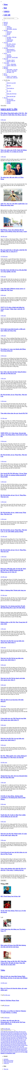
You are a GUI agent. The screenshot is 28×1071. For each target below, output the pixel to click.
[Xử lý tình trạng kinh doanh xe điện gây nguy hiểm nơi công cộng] (14, 326)
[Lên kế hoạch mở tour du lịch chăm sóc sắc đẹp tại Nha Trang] (14, 849)
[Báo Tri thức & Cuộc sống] (14, 516)
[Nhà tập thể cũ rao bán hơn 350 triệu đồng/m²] (14, 697)
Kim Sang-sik (6, 1034)
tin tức (21, 1034)
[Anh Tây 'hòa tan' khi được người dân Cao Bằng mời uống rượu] (14, 195)
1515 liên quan (6, 1028)
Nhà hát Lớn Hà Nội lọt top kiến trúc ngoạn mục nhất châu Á (12, 659)
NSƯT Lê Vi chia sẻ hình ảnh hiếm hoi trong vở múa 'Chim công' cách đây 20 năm (13, 309)
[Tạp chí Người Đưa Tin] (14, 574)
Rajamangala (4, 1048)
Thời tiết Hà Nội (21, 1037)
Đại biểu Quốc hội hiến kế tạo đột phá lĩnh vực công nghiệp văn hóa (14, 270)
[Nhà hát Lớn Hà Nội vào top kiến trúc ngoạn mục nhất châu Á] (14, 638)
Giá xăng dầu (15, 1035)
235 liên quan (4, 595)
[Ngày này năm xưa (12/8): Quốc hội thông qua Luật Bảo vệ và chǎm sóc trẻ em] (14, 141)
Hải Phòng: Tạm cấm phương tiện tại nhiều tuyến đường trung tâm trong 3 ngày (14, 230)
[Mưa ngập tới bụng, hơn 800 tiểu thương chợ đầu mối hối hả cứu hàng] (14, 939)
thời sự (4, 1042)
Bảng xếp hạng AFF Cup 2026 (16, 1046)
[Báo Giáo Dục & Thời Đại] (14, 499)
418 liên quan (4, 762)
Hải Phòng (16, 1034)
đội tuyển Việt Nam (11, 1048)
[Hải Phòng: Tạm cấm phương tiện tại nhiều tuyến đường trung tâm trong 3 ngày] (14, 221)
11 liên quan (3, 401)
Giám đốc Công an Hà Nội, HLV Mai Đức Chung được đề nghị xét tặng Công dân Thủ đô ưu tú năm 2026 (13, 962)
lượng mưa (5, 1052)
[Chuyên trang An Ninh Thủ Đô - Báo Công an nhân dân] (14, 1003)
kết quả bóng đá (12, 1043)
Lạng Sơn (22, 1033)
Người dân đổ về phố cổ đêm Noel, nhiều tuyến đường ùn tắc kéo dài (13, 815)
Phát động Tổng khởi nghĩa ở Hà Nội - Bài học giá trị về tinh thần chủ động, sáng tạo (14, 114)
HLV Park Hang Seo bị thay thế (10, 896)
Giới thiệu (6, 1059)
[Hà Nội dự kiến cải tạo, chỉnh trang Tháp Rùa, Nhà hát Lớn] (14, 509)
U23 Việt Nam (21, 1052)
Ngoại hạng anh (12, 1031)
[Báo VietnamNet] (14, 181)
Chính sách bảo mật (8, 1062)
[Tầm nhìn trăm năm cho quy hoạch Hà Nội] (14, 410)
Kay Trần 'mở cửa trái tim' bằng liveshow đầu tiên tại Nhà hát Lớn (13, 372)
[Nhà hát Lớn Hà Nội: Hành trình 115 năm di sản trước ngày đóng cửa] (14, 830)
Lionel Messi (10, 1050)
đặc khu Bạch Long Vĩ (18, 1039)
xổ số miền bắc (4, 1031)
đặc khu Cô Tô (5, 1046)
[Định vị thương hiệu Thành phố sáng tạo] (14, 587)
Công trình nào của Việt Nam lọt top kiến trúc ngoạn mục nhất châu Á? (13, 719)
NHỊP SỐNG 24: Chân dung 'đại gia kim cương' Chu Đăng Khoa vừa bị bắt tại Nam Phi (14, 434)
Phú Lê (12, 1033)
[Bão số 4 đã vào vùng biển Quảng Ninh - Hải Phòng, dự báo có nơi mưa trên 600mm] (14, 973)
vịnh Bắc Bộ (9, 1035)
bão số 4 (13, 1049)
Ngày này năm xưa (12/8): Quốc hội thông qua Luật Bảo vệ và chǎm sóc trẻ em (14, 150)
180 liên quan (4, 236)
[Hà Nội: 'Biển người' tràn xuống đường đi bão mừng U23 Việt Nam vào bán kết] (14, 753)
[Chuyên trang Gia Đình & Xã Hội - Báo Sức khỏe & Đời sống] (14, 313)
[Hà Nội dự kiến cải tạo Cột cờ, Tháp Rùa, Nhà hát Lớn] (14, 492)
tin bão (25, 1049)
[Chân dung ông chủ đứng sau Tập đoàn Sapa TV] (14, 923)
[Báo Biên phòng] (14, 117)
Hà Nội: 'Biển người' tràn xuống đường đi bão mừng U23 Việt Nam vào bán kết (14, 756)
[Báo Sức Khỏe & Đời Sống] (14, 534)
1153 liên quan (4, 256)
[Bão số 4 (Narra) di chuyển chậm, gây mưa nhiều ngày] (14, 985)
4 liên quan (3, 295)
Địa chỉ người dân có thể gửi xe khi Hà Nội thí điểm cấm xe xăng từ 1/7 (14, 250)
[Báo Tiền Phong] (14, 479)
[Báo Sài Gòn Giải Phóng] (14, 980)
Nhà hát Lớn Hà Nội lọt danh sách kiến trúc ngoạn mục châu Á (13, 679)
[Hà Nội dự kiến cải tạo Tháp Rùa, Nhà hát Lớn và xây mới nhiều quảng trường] (14, 527)
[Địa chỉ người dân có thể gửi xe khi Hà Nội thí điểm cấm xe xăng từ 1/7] (14, 247)
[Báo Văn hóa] (14, 722)
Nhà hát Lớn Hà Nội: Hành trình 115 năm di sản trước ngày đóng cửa (14, 834)
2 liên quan (3, 782)
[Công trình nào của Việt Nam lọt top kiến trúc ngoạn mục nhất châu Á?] (14, 715)
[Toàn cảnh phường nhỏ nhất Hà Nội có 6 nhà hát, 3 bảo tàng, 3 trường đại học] (14, 865)
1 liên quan (3, 156)
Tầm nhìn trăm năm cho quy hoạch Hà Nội (14, 413)
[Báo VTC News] (14, 274)
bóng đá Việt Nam (10, 1042)
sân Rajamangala (7, 1049)
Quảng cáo (6, 1063)
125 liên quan (6, 1017)
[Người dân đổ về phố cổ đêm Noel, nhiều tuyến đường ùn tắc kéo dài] (14, 812)
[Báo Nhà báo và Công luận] (14, 610)
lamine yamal (23, 1042)
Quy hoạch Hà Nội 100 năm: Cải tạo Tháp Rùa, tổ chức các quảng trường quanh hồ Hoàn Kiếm (14, 475)
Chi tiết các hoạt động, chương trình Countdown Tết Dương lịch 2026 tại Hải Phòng (13, 797)
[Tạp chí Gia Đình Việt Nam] (14, 376)
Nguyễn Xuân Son (18, 1045)
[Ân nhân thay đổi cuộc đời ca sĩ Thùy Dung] (14, 168)
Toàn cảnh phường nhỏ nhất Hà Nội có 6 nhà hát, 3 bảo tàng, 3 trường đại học (13, 869)
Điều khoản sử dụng (8, 1060)
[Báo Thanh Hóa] (14, 154)
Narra (11, 1037)
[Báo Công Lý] (14, 234)
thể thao (11, 1039)
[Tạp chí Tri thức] (14, 207)
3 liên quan (3, 315)
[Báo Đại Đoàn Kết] (14, 662)
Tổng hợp (6, 1069)
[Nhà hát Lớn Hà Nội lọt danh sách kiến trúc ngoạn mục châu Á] (14, 675)
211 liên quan (4, 418)
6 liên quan (3, 276)
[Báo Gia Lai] (14, 742)
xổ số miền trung (19, 1049)
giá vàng (17, 1042)
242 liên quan (4, 577)
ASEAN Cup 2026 (12, 1052)
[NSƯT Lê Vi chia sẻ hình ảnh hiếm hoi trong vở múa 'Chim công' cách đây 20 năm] (14, 304)
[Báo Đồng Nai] (14, 353)
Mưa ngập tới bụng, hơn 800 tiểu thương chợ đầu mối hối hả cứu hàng (13, 946)
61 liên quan (6, 1005)
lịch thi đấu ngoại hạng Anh (11, 1038)
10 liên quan (3, 355)
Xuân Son (21, 1035)
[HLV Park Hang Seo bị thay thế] (14, 890)
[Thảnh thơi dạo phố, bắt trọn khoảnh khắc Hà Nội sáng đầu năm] (14, 773)
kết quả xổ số (10, 1045)
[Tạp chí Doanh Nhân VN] (14, 933)
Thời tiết (20, 1038)
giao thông (16, 1033)
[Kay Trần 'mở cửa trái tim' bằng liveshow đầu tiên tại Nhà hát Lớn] (14, 369)
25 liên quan (3, 441)
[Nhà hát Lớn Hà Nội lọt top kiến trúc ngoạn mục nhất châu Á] (14, 655)
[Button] (1, 1)
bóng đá (18, 1048)
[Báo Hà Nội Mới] (14, 593)
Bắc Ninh (17, 1041)
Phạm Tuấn (6, 1039)
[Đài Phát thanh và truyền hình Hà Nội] (14, 398)
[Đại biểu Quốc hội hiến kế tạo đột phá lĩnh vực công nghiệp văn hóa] (14, 267)
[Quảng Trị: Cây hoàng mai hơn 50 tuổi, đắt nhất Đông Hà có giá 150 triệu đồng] (14, 603)
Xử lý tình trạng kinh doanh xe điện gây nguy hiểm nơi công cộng (13, 329)
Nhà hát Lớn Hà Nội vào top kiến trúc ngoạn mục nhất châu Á (12, 641)
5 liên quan (3, 119)
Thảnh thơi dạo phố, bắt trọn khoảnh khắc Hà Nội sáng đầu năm (14, 776)
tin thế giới (7, 1033)
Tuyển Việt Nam (4, 1043)
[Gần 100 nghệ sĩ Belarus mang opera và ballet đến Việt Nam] (14, 285)
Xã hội (14, 1050)
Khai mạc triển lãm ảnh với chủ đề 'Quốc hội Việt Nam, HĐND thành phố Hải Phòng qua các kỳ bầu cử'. (13, 570)
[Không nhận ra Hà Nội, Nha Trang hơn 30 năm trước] (14, 619)
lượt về (15, 1037)
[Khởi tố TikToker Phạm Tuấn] (14, 997)
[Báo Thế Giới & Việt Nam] (14, 682)
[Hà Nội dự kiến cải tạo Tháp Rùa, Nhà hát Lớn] (14, 391)
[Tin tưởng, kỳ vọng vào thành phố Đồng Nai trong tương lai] (14, 346)
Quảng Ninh (3, 1050)
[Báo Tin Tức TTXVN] (14, 254)
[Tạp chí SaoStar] (14, 899)
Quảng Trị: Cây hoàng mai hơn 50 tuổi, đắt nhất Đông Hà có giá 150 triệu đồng (13, 606)
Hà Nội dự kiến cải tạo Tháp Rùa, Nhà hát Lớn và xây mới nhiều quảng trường (14, 530)
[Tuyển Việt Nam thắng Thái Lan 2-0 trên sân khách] (14, 905)
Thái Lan (8, 1037)
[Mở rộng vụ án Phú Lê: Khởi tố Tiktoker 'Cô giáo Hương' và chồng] (14, 1008)
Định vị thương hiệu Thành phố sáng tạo (13, 590)
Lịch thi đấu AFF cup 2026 (8, 1041)
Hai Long (11, 1034)
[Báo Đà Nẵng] (14, 837)
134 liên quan (4, 983)
